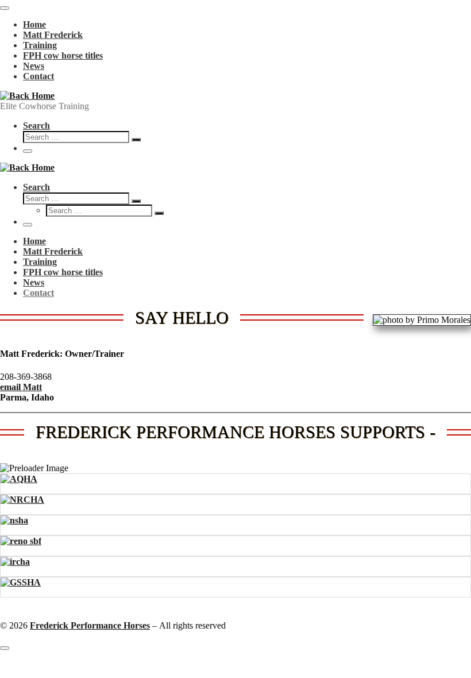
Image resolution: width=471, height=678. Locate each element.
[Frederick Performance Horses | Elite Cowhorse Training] (27, 96)
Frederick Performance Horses (90, 625)
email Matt (21, 387)
